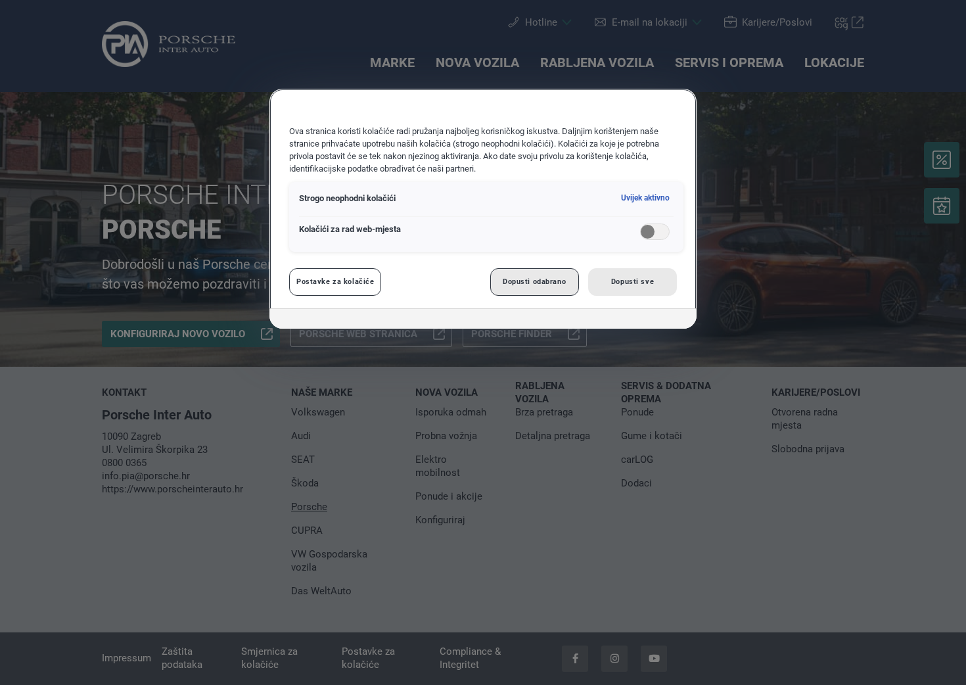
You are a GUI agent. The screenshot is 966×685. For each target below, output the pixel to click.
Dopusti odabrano (534, 281)
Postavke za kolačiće (335, 281)
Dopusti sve (632, 281)
